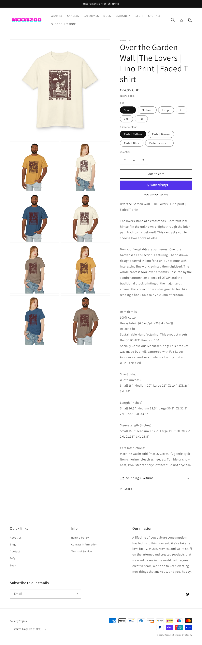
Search (14, 565)
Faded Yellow (133, 134)
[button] (172, 20)
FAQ (12, 558)
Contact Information (84, 544)
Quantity (125, 152)
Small (128, 110)
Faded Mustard (159, 143)
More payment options (156, 194)
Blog (13, 544)
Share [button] (128, 488)
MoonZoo (169, 635)
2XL (126, 119)
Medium (147, 110)
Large (166, 110)
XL (181, 110)
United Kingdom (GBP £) (27, 629)
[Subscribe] (76, 593)
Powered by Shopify (182, 635)
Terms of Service (81, 551)
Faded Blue (131, 143)
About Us (16, 537)
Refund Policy (80, 537)
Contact (15, 551)
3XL (141, 119)
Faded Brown (161, 134)
